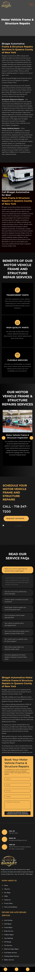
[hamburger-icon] (31, 4)
